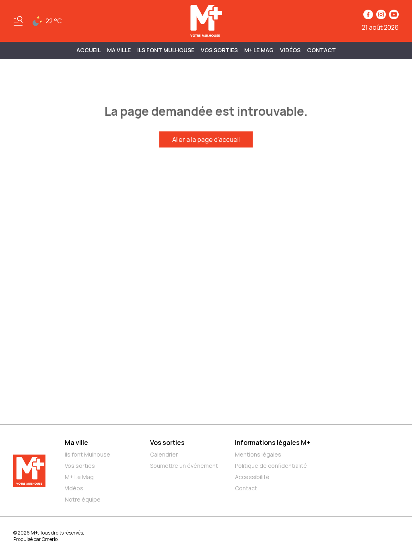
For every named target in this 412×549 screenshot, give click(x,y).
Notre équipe (83, 499)
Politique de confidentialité (271, 465)
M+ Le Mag (259, 50)
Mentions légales (258, 454)
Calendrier (164, 454)
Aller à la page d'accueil (206, 139)
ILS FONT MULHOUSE (165, 50)
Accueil (88, 50)
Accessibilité (252, 477)
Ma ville (76, 442)
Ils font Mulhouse (87, 454)
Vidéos (290, 50)
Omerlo (50, 539)
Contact (321, 50)
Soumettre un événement (184, 465)
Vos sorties (219, 50)
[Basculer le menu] (18, 21)
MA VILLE (119, 50)
